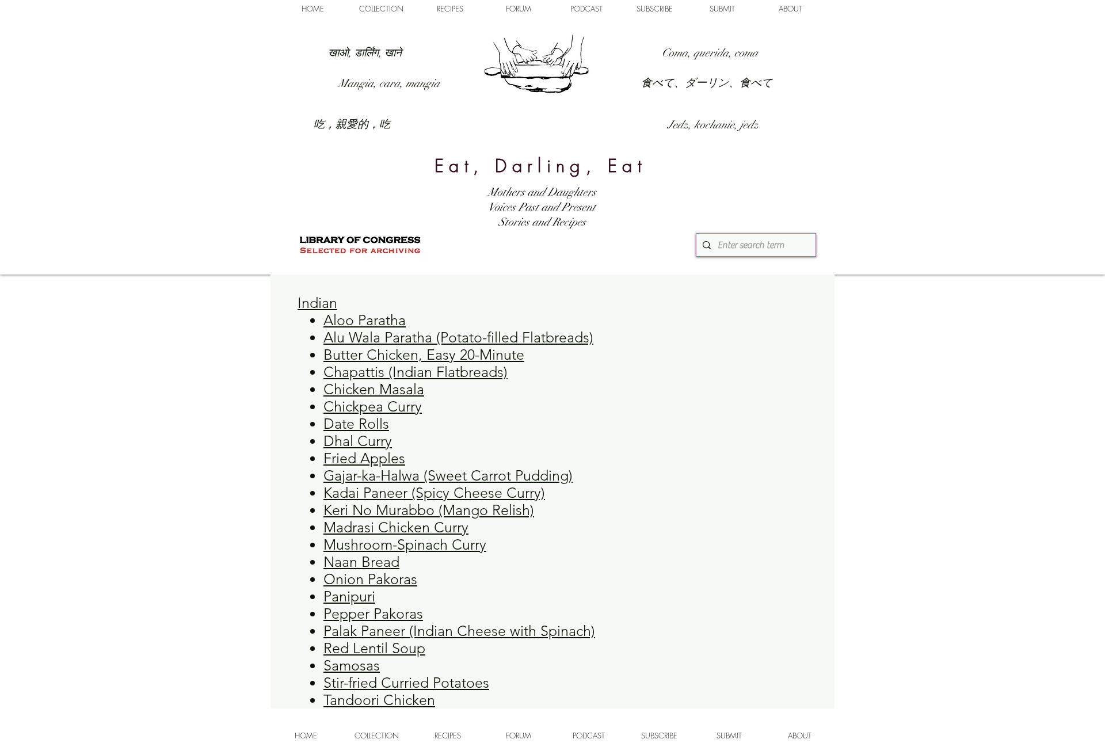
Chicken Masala (373, 389)
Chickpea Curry (372, 406)
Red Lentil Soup (374, 648)
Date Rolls (356, 423)
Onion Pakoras (370, 579)
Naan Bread (361, 561)
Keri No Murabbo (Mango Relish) (428, 510)
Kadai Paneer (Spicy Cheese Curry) (434, 492)
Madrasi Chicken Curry (395, 527)
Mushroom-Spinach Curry (404, 544)
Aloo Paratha (364, 320)
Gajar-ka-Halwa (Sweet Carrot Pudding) (448, 475)
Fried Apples (364, 458)
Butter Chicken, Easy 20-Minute (423, 354)
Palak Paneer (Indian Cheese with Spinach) (459, 630)
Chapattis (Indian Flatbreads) (415, 371)
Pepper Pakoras (373, 613)
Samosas (351, 665)
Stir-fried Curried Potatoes (406, 682)
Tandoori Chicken (379, 699)
